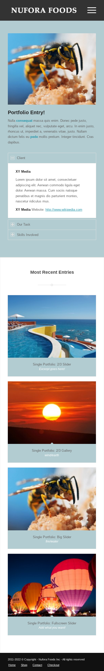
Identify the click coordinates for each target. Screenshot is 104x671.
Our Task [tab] (23, 224)
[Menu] (89, 10)
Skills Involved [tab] (27, 235)
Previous (19, 69)
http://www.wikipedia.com (63, 209)
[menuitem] (12, 665)
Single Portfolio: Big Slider (52, 537)
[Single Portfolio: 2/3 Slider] (52, 326)
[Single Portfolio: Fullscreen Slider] (52, 585)
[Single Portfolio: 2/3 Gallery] (52, 412)
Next (84, 69)
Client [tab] (21, 158)
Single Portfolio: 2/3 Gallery (52, 450)
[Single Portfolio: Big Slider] (52, 499)
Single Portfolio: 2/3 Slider (52, 364)
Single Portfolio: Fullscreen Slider (52, 623)
